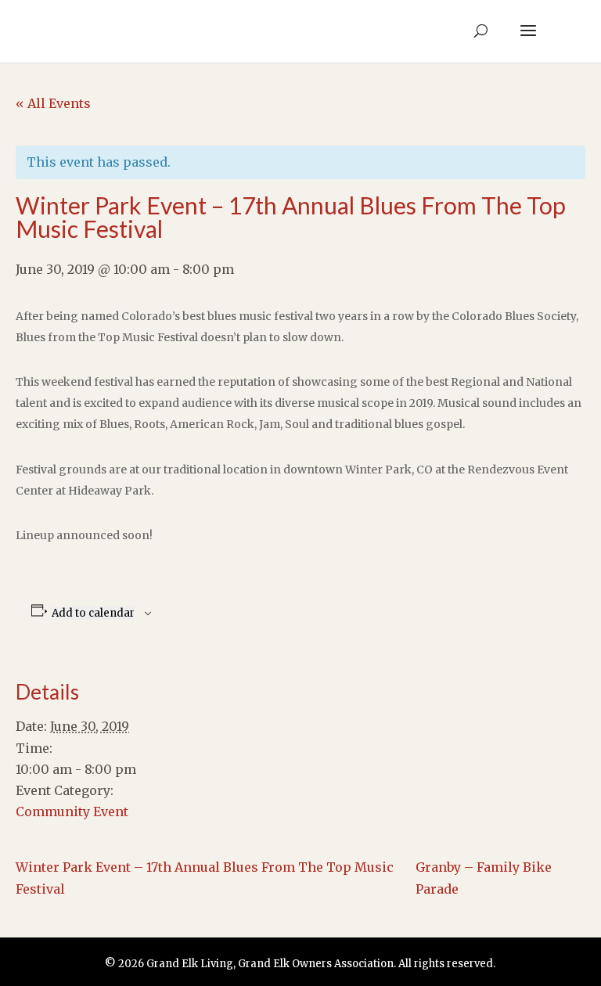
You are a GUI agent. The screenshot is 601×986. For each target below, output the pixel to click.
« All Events (53, 103)
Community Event (72, 811)
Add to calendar (93, 613)
